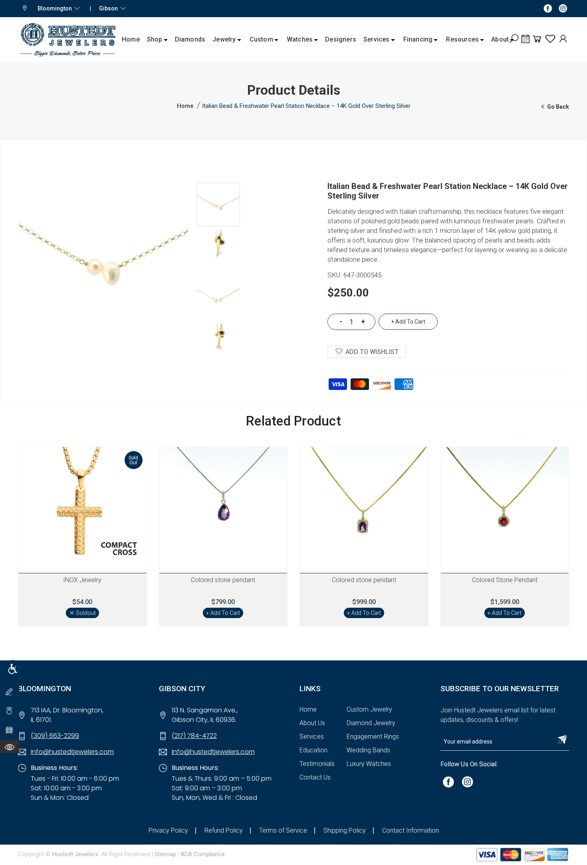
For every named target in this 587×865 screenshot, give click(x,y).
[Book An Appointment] (525, 41)
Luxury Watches (369, 764)
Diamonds (190, 39)
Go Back (557, 106)
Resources (462, 39)
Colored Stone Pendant (504, 580)
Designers (340, 39)
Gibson (109, 8)
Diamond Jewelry (371, 723)
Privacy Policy (168, 830)
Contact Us (315, 777)
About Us (312, 723)
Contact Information (410, 830)
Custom (261, 39)
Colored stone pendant (223, 580)
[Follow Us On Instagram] (468, 781)
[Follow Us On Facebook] (448, 781)
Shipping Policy (344, 830)
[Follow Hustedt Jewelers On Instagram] (563, 8)
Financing (418, 39)
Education (313, 750)
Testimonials (317, 764)
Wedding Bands (368, 750)
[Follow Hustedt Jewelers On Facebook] (548, 8)
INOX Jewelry (82, 580)
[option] (218, 204)
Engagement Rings (373, 736)
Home (131, 39)
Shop (155, 39)
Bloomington (56, 8)
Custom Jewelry (369, 709)
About (500, 39)
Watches (300, 39)
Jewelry (224, 39)
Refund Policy (223, 830)
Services (376, 39)
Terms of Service (283, 830)
